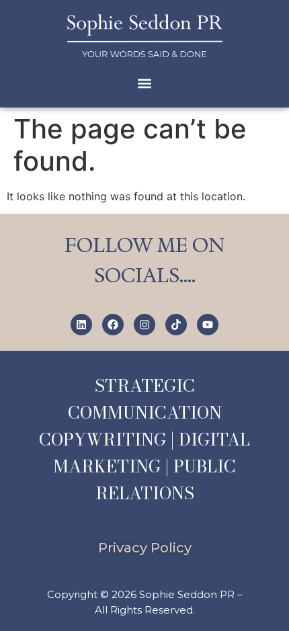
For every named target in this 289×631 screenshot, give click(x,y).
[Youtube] (207, 324)
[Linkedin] (81, 324)
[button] (145, 83)
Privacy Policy (145, 548)
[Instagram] (144, 324)
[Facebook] (113, 324)
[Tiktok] (176, 324)
